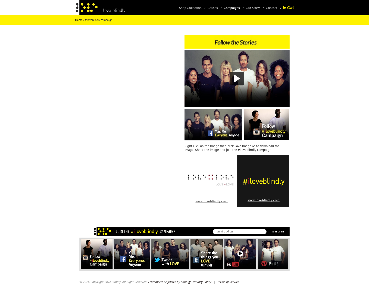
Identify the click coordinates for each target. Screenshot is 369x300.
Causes (213, 8)
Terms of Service (228, 282)
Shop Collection (190, 8)
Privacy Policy (202, 282)
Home (78, 20)
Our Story (253, 8)
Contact (271, 8)
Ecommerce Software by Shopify (169, 282)
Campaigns (232, 8)
